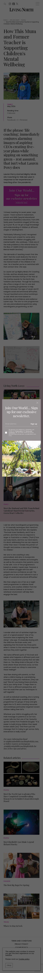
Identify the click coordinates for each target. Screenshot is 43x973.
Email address (10, 425)
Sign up (34, 424)
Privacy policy (19, 431)
